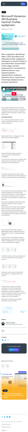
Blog (23, 3)
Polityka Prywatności (6, 424)
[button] (3, 4)
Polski (3, 430)
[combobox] (4, 430)
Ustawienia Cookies (6, 426)
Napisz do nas (14, 349)
